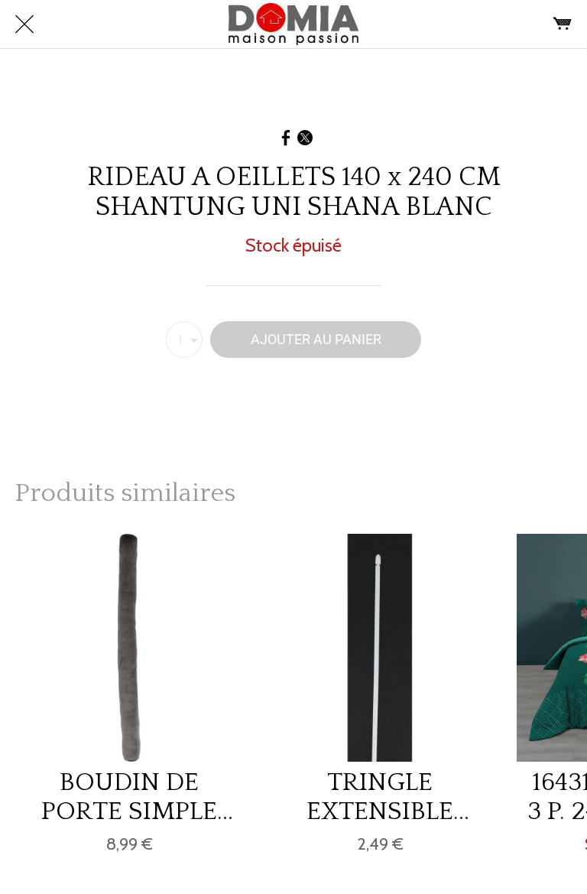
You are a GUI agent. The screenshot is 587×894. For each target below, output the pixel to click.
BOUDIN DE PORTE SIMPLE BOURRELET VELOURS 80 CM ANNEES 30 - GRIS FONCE (129, 797)
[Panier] (562, 24)
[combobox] (184, 339)
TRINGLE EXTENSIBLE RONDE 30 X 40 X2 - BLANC (379, 797)
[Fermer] (24, 24)
